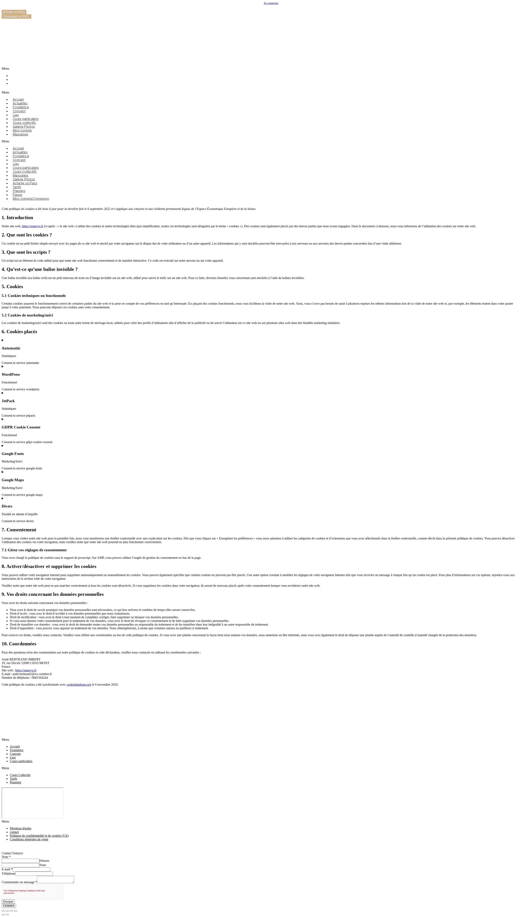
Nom (6, 857)
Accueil (15, 746)
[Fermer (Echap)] (15, 911)
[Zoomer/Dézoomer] (3, 911)
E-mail (7, 869)
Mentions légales (20, 828)
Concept (15, 754)
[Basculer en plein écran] (7, 911)
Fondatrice (16, 750)
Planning (19, 79)
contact (14, 832)
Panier (18, 83)
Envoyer (8, 901)
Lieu (13, 757)
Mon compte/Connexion (31, 199)
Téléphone (8, 873)
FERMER (8, 905)
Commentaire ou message (19, 882)
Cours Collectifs (20, 775)
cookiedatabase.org (79, 684)
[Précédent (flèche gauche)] (3, 914)
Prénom (44, 860)
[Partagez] (11, 911)
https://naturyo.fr (32, 226)
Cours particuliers (21, 761)
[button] (98, 68)
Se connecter (271, 3)
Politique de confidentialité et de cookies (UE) (39, 835)
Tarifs (17, 76)
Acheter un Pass (25, 183)
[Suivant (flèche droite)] (7, 914)
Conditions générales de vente (29, 839)
